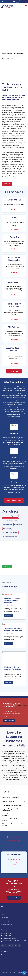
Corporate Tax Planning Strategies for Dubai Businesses (12, 600)
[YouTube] (16, 945)
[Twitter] (19, 945)
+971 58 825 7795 (14, 882)
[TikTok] (12, 945)
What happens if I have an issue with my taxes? (12, 824)
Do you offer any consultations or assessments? (12, 809)
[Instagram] (2, 945)
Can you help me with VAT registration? (9, 814)
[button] (14, 797)
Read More (8, 615)
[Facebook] (6, 945)
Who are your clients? (8, 801)
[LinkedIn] (9, 945)
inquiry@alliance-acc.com (10, 938)
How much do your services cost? (12, 805)
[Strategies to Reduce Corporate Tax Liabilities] (14, 658)
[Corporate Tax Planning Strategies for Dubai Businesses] (7, 594)
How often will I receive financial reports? (11, 819)
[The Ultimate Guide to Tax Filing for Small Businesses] (4, 624)
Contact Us (4, 917)
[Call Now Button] (24, 973)
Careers (3, 914)
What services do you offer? (10, 797)
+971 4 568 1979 (7, 935)
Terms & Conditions (6, 924)
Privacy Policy (5, 921)
